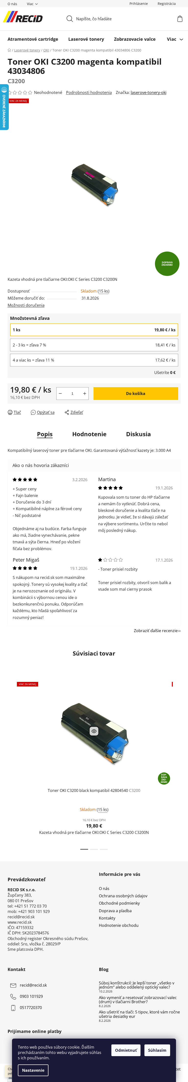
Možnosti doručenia (26, 305)
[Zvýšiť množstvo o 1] (84, 393)
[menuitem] (33, 39)
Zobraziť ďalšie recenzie (156, 630)
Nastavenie (33, 1070)
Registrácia (167, 3)
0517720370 (31, 1007)
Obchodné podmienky (119, 903)
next (177, 764)
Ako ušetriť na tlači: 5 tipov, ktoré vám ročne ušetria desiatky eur (139, 1014)
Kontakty (107, 918)
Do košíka (135, 393)
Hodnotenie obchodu (119, 925)
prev (11, 764)
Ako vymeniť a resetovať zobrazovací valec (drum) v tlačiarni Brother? (138, 1000)
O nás (12, 3)
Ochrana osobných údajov (123, 896)
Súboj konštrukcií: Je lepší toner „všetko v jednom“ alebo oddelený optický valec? (136, 985)
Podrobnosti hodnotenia (89, 92)
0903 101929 (31, 996)
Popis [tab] (45, 434)
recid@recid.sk (33, 985)
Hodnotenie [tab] (89, 434)
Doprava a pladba (115, 910)
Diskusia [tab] (138, 434)
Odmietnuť (126, 1050)
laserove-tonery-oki (148, 92)
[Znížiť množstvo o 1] (60, 393)
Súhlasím (157, 1050)
